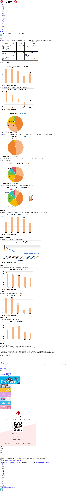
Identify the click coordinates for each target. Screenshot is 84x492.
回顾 (3, 21)
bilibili (3, 460)
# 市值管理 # (4, 487)
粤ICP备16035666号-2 (38, 462)
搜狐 (5, 460)
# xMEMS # (10, 487)
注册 (2, 29)
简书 (15, 460)
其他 (3, 19)
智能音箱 (4, 15)
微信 (3, 25)
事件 (3, 7)
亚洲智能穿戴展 (14, 461)
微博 (4, 460)
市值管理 (3, 368)
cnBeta (2, 461)
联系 (2, 24)
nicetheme (12, 462)
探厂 (3, 9)
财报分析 (8, 368)
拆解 (2, 12)
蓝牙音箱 (4, 475)
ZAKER (20, 460)
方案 (2, 17)
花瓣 (14, 460)
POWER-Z (8, 461)
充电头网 (6, 461)
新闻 (2, 464)
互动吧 (11, 460)
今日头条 (1, 460)
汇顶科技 (3, 40)
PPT (3, 22)
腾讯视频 (7, 460)
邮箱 (3, 26)
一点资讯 (10, 460)
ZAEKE (11, 461)
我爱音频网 (6, 462)
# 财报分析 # (7, 487)
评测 (2, 10)
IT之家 (4, 461)
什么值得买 (18, 460)
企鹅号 (13, 460)
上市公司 (1, 368)
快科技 (1, 461)
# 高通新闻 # (13, 487)
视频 (2, 23)
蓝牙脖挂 (4, 473)
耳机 (3, 11)
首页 (2, 4)
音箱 (3, 471)
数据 (3, 8)
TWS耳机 (4, 13)
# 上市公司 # (1, 487)
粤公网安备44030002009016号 (45, 462)
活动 (2, 20)
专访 (3, 6)
